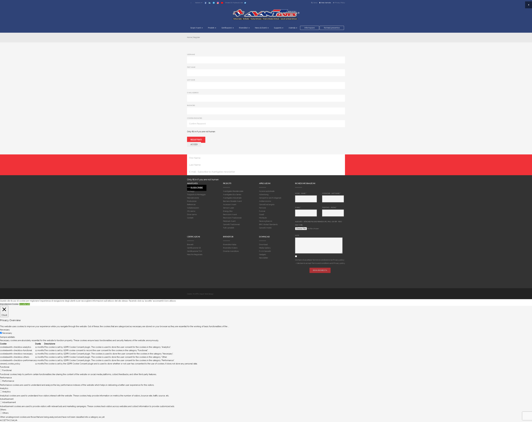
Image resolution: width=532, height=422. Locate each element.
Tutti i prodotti (228, 228)
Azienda (292, 28)
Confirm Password (194, 118)
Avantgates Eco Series (232, 194)
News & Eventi (261, 28)
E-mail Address (193, 93)
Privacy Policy (340, 3)
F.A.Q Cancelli (265, 251)
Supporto (278, 28)
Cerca (315, 3)
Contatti (190, 218)
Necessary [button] (5, 330)
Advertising (263, 194)
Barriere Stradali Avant (232, 201)
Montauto (263, 218)
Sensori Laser (228, 208)
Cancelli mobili (265, 228)
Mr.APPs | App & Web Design (203, 294)
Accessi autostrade (266, 191)
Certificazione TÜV (194, 251)
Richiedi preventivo (332, 28)
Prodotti (211, 28)
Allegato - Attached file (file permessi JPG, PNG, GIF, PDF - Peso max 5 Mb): (318, 223)
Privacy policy (338, 260)
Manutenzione (193, 198)
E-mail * (298, 207)
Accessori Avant (229, 204)
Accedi (194, 144)
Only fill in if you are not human (201, 131)
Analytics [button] (4, 388)
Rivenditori (243, 28)
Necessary (7, 333)
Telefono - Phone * (329, 207)
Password (191, 105)
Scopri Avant (195, 28)
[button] (197, 3)
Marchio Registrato (194, 254)
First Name (191, 67)
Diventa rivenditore (231, 251)
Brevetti (190, 244)
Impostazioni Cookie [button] (9, 304)
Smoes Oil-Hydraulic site (234, 3)
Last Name (191, 80)
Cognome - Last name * (331, 193)
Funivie (262, 211)
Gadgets (262, 254)
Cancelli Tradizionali (231, 224)
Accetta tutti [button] (24, 304)
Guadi (261, 214)
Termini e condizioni (320, 260)
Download (263, 244)
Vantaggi (190, 191)
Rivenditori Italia (229, 244)
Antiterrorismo (265, 201)
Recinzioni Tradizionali (232, 218)
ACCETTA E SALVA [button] (8, 420)
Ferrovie (262, 208)
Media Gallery (265, 248)
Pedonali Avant (229, 221)
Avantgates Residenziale (233, 191)
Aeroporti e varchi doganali (270, 198)
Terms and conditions (320, 263)
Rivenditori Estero (230, 248)
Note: (297, 235)
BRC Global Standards (268, 224)
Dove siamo (192, 214)
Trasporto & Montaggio (196, 194)
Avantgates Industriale (232, 198)
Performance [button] (6, 378)
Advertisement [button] (6, 399)
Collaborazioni (193, 208)
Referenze (191, 204)
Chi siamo (191, 211)
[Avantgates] (266, 16)
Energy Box (228, 211)
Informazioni (309, 28)
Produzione (191, 201)
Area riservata (326, 3)
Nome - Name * (301, 193)
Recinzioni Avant (230, 214)
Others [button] (3, 410)
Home (189, 37)
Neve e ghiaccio (265, 221)
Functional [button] (4, 367)
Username (191, 54)
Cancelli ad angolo (266, 204)
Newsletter (263, 258)
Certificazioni (226, 28)
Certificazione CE (194, 248)
